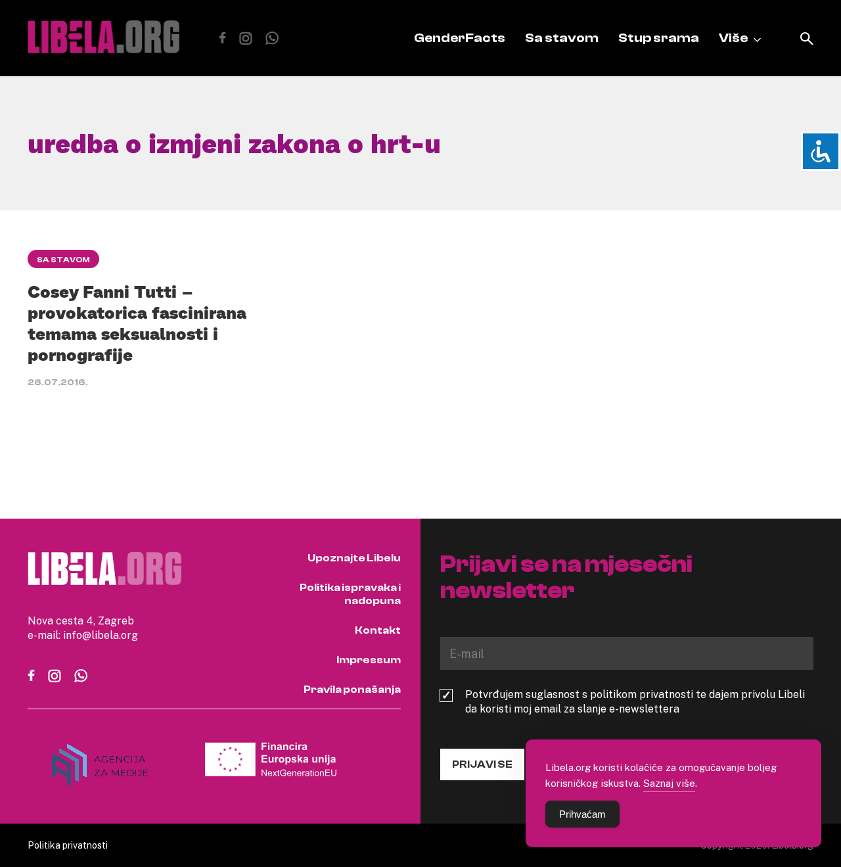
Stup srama (658, 37)
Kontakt (378, 630)
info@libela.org (100, 635)
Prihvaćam (582, 814)
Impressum (368, 660)
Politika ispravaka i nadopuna (350, 594)
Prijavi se (482, 764)
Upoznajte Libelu (354, 558)
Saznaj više (669, 783)
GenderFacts (459, 37)
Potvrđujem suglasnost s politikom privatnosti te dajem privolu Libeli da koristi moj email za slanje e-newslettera (635, 701)
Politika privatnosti (68, 845)
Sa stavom (562, 37)
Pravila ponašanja (352, 689)
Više (733, 37)
